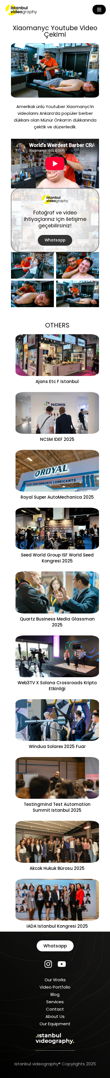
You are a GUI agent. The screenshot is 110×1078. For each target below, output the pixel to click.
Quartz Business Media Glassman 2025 (57, 622)
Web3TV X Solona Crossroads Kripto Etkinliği (57, 686)
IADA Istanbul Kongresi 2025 (57, 926)
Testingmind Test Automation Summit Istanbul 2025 (57, 807)
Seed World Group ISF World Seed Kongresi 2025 (57, 558)
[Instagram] (48, 964)
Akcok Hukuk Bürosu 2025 (57, 868)
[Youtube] (62, 964)
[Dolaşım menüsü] (99, 9)
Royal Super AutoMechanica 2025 (57, 497)
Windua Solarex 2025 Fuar (57, 746)
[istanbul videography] (21, 10)
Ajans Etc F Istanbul (57, 381)
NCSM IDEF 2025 (57, 439)
